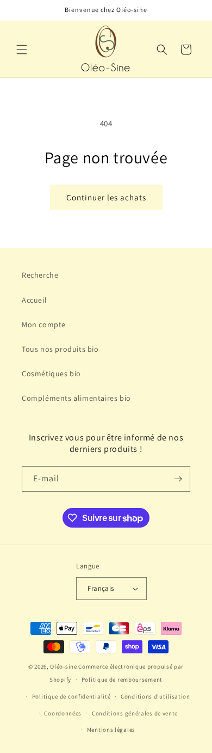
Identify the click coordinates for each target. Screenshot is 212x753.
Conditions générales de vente (135, 713)
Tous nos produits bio (60, 349)
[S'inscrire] (178, 479)
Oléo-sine (64, 666)
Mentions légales (111, 729)
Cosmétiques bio (51, 373)
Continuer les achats (106, 197)
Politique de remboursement (122, 679)
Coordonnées (63, 713)
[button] (22, 50)
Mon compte (44, 324)
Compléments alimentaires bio (76, 398)
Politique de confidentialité (71, 696)
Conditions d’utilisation (155, 696)
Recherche (40, 275)
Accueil (34, 300)
